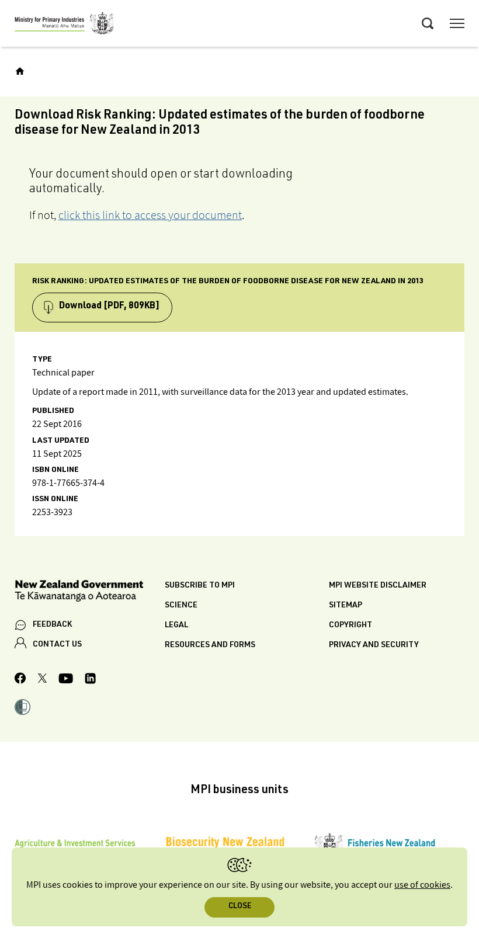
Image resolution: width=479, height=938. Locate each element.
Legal (176, 625)
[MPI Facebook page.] (20, 679)
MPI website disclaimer (377, 586)
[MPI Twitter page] (42, 679)
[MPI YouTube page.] (65, 680)
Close (239, 907)
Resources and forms (210, 645)
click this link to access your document (150, 215)
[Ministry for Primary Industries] (64, 25)
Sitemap (345, 606)
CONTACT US (57, 645)
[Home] (20, 71)
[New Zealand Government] (90, 592)
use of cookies (422, 885)
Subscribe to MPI (200, 586)
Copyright (350, 625)
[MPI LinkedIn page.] (90, 680)
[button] (22, 708)
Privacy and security (374, 645)
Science (181, 606)
